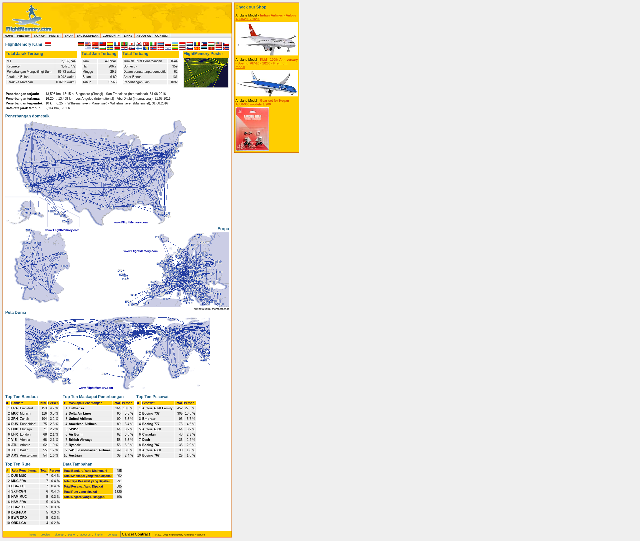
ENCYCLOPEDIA (87, 35)
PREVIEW (23, 35)
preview (45, 534)
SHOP (68, 35)
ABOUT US (143, 35)
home (33, 534)
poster (72, 534)
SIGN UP (39, 35)
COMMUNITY (111, 35)
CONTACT (162, 35)
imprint (99, 534)
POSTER (54, 35)
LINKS (128, 35)
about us (85, 534)
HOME (9, 35)
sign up (59, 534)
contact (112, 534)
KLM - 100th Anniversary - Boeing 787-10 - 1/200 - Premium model (267, 63)
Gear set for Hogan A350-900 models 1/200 (262, 102)
